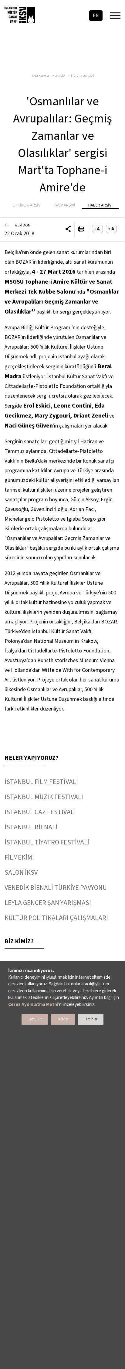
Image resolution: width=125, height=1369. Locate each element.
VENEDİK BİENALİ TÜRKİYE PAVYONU (56, 888)
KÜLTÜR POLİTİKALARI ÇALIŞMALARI (56, 918)
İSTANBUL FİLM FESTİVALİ (41, 782)
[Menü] (115, 15)
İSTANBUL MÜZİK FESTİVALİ (44, 797)
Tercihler (90, 1019)
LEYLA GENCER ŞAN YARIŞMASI (48, 903)
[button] (68, 230)
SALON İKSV (21, 872)
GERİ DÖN (22, 225)
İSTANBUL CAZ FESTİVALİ (40, 812)
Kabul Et (35, 1019)
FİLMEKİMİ (19, 857)
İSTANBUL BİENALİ (31, 827)
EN (96, 15)
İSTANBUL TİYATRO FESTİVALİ (47, 842)
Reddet (63, 1019)
